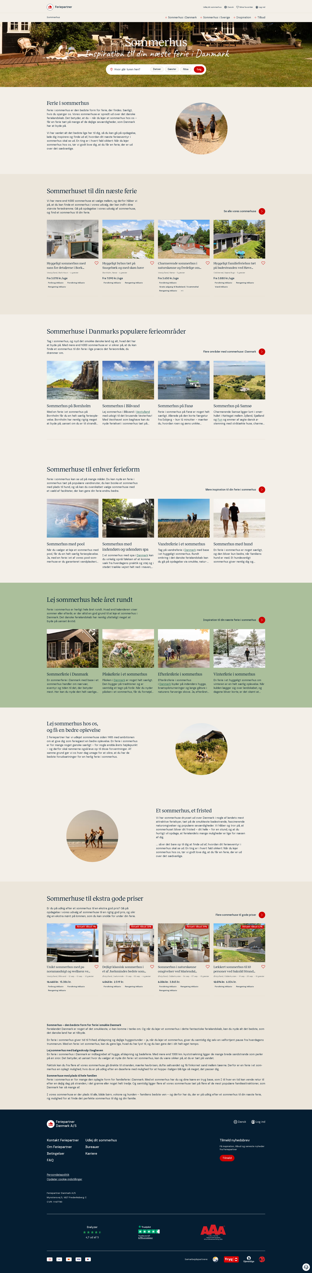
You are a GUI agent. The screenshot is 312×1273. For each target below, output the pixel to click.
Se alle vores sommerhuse (240, 211)
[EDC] (215, 1259)
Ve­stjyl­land (143, 412)
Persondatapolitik (58, 1175)
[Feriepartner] (59, 7)
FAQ (50, 1160)
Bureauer (92, 1147)
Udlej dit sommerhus (212, 7)
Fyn (220, 419)
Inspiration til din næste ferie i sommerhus (229, 620)
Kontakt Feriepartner (63, 1140)
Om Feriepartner (59, 1147)
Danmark (142, 555)
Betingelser (55, 1153)
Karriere (91, 1153)
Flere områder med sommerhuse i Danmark (229, 351)
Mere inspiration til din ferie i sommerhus (231, 489)
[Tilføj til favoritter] (96, 263)
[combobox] (129, 69)
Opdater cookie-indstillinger (64, 1179)
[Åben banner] (306, 1267)
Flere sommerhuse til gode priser (236, 915)
